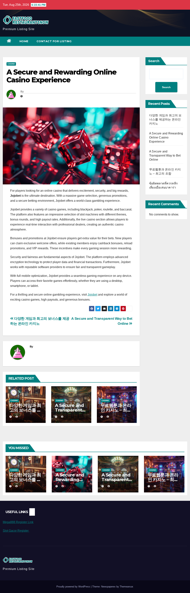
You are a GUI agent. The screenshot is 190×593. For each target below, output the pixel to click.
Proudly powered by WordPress (73, 586)
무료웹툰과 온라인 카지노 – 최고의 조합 (116, 410)
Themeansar (126, 586)
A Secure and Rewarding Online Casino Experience (166, 137)
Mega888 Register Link (18, 522)
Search (153, 61)
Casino (11, 64)
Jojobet (92, 294)
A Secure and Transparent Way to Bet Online (165, 155)
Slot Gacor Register (16, 530)
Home (23, 41)
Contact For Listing (54, 41)
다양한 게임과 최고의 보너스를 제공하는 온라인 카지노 (165, 119)
